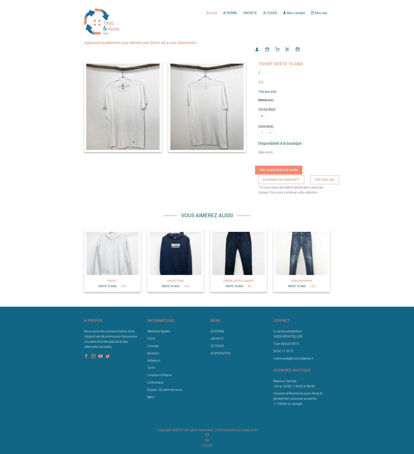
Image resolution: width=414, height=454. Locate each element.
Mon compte (295, 13)
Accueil (211, 13)
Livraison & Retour (159, 375)
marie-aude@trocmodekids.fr (293, 358)
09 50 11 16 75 (283, 351)
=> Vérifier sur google (287, 403)
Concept (153, 346)
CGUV (151, 338)
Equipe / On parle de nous (164, 389)
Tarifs (151, 367)
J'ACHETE (250, 13)
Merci (151, 397)
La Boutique (155, 382)
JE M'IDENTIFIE (220, 353)
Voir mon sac (324, 180)
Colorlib (207, 445)
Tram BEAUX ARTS (286, 344)
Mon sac (320, 13)
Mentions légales (158, 331)
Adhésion (153, 360)
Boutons (153, 353)
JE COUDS (270, 13)
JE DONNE (230, 13)
